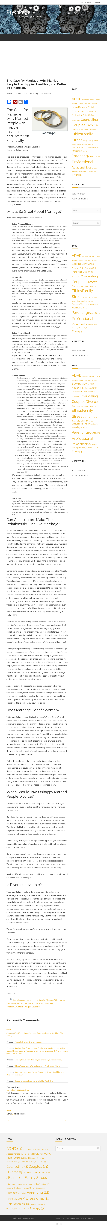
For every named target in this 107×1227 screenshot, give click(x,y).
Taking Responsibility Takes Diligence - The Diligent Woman (38, 1066)
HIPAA (90, 147)
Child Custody (86, 111)
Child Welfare (89, 115)
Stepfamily (82, 171)
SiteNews (93, 168)
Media (84, 151)
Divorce (92, 125)
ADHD (77, 99)
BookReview (80, 107)
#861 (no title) (78, 194)
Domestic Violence (80, 129)
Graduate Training (79, 147)
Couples (78, 125)
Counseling (89, 120)
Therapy (77, 174)
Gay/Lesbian (82, 144)
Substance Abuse (92, 171)
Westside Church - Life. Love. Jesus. (28, 1042)
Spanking (75, 171)
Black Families (92, 103)
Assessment (81, 103)
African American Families (91, 100)
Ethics (77, 134)
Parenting (80, 156)
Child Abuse (15, 1157)
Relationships (81, 167)
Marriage (77, 150)
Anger (74, 103)
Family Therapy (88, 140)
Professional (82, 162)
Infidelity (95, 147)
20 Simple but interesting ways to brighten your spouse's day (38, 1060)
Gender (90, 144)
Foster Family (29, 1184)
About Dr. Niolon (93, 2)
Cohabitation (76, 120)
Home (82, 2)
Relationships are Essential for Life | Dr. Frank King (34, 1081)
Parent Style (94, 156)
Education (92, 130)
